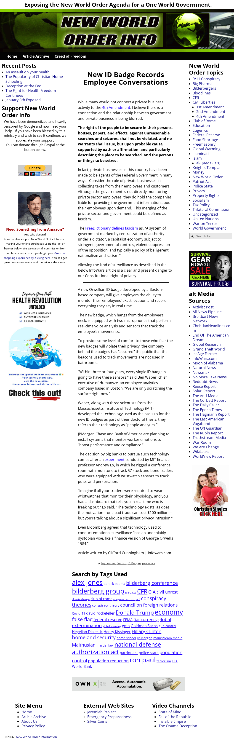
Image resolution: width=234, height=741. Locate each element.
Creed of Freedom (70, 56)
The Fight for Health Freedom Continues (30, 93)
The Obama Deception (178, 725)
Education (201, 125)
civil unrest (167, 592)
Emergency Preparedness (109, 716)
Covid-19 (78, 613)
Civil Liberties (204, 102)
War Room (202, 442)
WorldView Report (208, 456)
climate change (81, 599)
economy (169, 611)
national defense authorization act (116, 648)
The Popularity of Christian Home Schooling (34, 79)
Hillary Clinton (146, 631)
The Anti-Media (205, 395)
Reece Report (204, 386)
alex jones (87, 582)
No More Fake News (210, 377)
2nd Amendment (210, 111)
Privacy (199, 190)
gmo (126, 625)
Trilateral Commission (212, 209)
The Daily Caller (206, 404)
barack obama (114, 583)
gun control (167, 626)
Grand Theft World (209, 349)
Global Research (207, 344)
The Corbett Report (209, 400)
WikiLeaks (201, 451)
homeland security (94, 637)
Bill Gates (130, 592)
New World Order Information (36, 737)
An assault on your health (27, 72)
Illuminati (201, 153)
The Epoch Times (207, 409)
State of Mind (170, 711)
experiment (115, 459)
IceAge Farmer (205, 353)
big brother (108, 563)
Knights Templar (207, 167)
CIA (152, 592)
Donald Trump (135, 612)
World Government (209, 228)
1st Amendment (210, 107)
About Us (29, 721)
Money (198, 172)
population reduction (108, 660)
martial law (105, 645)
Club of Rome (204, 120)
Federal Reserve (206, 134)
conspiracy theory (105, 605)
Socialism (201, 200)
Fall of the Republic (175, 716)
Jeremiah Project (101, 711)
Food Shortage (205, 139)
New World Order (208, 176)
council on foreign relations (149, 605)
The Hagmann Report (211, 414)
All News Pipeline (207, 311)
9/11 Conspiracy (206, 78)
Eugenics (200, 130)
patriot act (148, 563)
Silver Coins (97, 721)
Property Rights (206, 195)
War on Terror (205, 223)
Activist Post (203, 307)
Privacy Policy (33, 725)
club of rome (101, 598)
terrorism (164, 661)
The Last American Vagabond (208, 421)
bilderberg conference (152, 583)
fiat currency (145, 619)
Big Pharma (203, 83)
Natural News (204, 367)
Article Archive (36, 56)
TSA (175, 661)
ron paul (143, 659)
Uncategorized (205, 214)
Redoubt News (205, 381)
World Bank (82, 666)
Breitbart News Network (205, 319)
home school (126, 638)
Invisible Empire (172, 721)
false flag (82, 619)
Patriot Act (202, 181)
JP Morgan (134, 563)
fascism (121, 563)
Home (11, 56)
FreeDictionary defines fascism (111, 228)
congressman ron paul (126, 599)
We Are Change (206, 446)
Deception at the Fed (23, 85)
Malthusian (84, 645)
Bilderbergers (204, 88)
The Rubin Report (208, 433)
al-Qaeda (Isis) (208, 163)
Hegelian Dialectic (87, 631)
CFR (142, 591)
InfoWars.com (205, 358)
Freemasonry (204, 144)
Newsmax (201, 372)
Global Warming (207, 148)
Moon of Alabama (208, 363)
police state (149, 652)
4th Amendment (116, 107)
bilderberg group (98, 590)
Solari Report (204, 390)
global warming (112, 626)
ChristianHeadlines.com (211, 328)
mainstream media (167, 638)
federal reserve (107, 619)
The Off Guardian (207, 428)
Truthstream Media (209, 437)
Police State (203, 186)
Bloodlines (202, 93)
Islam (197, 158)
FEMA (128, 619)
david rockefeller (100, 613)
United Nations (206, 218)
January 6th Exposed (23, 99)
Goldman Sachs (144, 625)
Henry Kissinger (117, 631)
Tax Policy (201, 204)
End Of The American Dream (211, 337)
